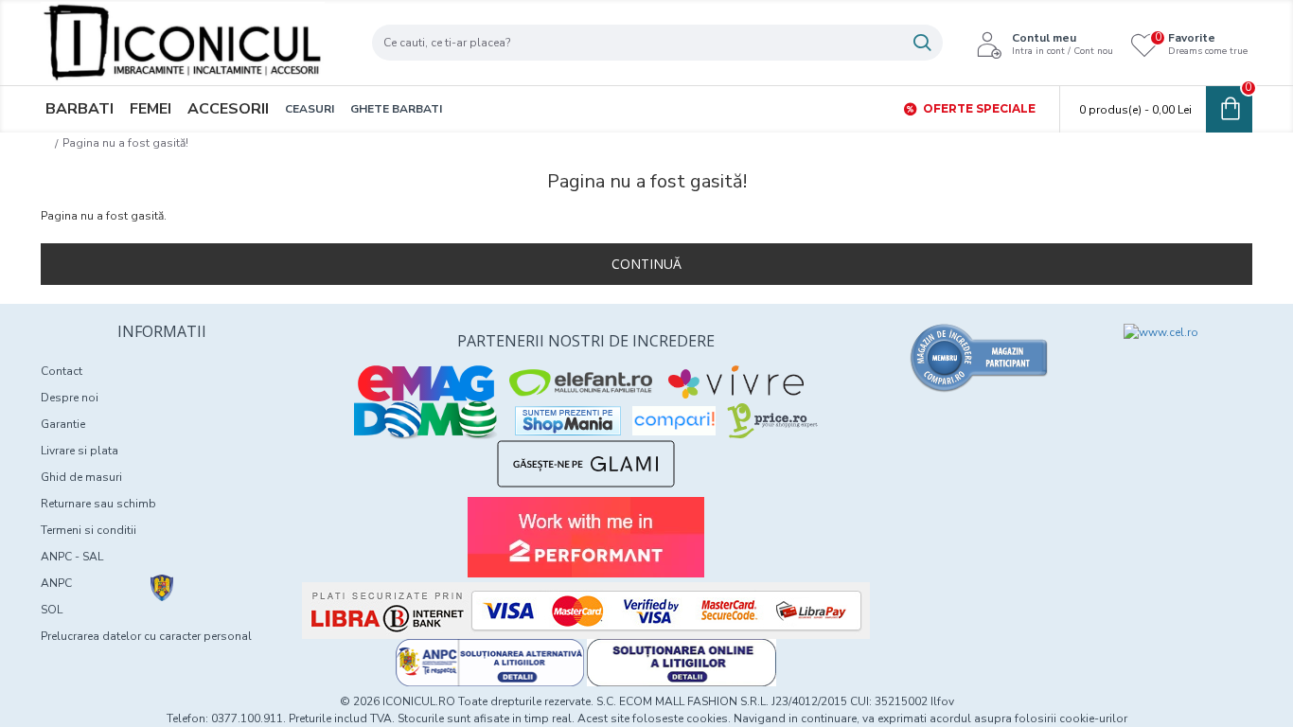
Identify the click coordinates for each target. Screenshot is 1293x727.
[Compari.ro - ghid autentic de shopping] (980, 358)
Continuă (646, 264)
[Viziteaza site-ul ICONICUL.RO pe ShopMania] (568, 420)
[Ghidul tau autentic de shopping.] (674, 420)
